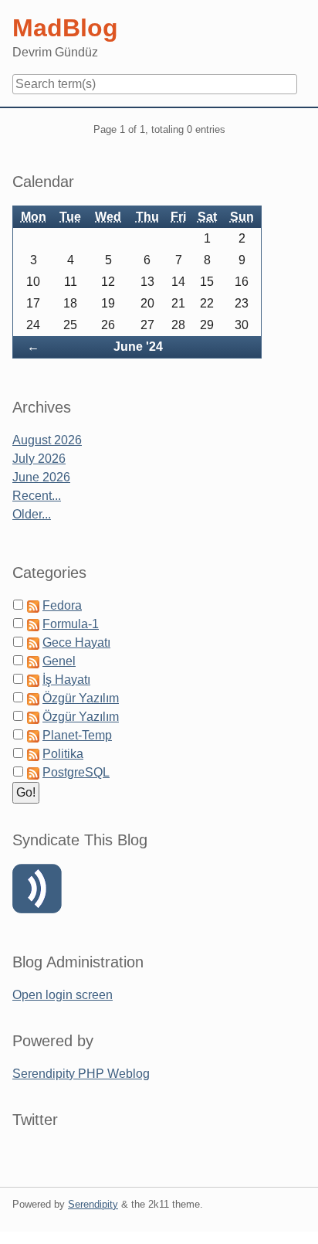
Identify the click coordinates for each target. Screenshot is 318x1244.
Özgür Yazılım (80, 698)
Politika (62, 753)
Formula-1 (70, 623)
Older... (31, 514)
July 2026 (39, 458)
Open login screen (62, 994)
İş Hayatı (66, 679)
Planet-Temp (77, 735)
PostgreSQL (76, 772)
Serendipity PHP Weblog (81, 1073)
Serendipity (93, 1204)
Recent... (36, 495)
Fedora (62, 605)
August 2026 (47, 440)
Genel (59, 661)
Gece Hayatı (76, 642)
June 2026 (41, 477)
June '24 (138, 346)
